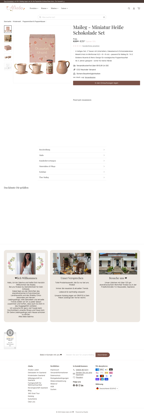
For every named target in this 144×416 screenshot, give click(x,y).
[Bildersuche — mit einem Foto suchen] (104, 17)
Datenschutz (55, 375)
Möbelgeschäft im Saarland (35, 379)
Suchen (53, 389)
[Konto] (133, 8)
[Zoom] (42, 54)
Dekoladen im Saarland (37, 373)
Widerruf (53, 384)
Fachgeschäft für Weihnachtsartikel (35, 384)
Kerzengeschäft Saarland (38, 388)
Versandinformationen (59, 373)
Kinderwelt (17, 21)
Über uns (31, 402)
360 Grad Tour (34, 393)
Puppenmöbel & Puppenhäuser (34, 21)
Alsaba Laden (33, 370)
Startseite (7, 21)
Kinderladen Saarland (36, 375)
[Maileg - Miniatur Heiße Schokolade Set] (107, 110)
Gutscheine (32, 399)
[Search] (40, 17)
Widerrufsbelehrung (58, 381)
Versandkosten (90, 77)
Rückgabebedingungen (59, 378)
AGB (52, 387)
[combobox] (72, 17)
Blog (29, 391)
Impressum (54, 370)
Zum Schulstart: (9, 1)
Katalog (31, 396)
